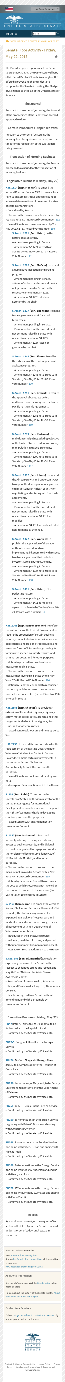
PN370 (10, 1188)
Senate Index (43, 1282)
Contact (8, 1364)
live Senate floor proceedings (27, 1259)
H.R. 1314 (11, 187)
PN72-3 (10, 1042)
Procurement (49, 1367)
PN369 (10, 1165)
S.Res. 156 (12, 958)
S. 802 (9, 794)
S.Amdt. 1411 (20, 589)
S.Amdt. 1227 (20, 310)
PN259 (10, 1106)
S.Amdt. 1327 (20, 539)
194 (48, 680)
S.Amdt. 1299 (20, 434)
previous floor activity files (23, 1255)
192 (58, 219)
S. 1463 (10, 904)
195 (48, 876)
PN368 (10, 1142)
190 (31, 383)
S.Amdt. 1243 (20, 356)
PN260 (10, 1119)
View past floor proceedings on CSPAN (24, 1266)
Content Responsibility (25, 1364)
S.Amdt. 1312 (20, 475)
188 (31, 580)
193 (53, 228)
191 (31, 256)
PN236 (10, 1083)
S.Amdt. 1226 (20, 265)
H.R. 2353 (11, 707)
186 (43, 612)
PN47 (9, 1024)
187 (31, 466)
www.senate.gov (32, 1369)
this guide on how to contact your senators (34, 1315)
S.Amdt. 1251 (20, 393)
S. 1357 (10, 835)
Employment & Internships (28, 1367)
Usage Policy (44, 1364)
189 (31, 425)
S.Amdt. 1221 (20, 233)
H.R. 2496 (11, 744)
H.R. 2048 (11, 625)
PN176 (10, 1060)
